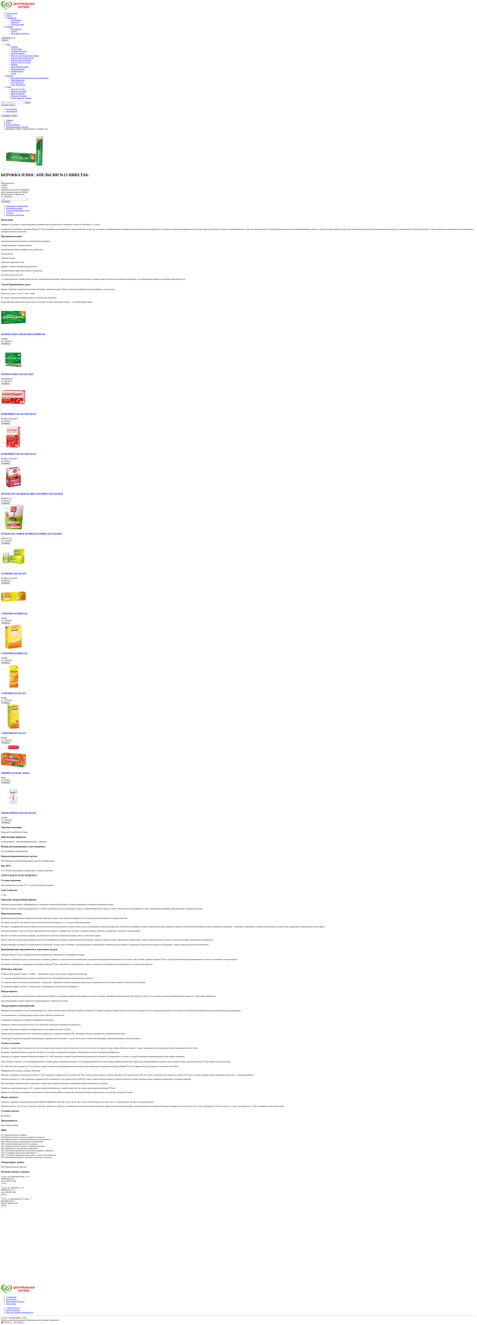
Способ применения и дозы (17, 210)
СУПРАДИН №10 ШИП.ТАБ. (14, 613)
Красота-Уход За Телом (20, 62)
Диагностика (16, 49)
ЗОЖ (8, 44)
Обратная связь (17, 24)
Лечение (9, 76)
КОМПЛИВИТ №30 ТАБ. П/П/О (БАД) (18, 414)
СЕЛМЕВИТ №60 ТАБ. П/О (13, 573)
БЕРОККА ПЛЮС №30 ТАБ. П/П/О (17, 374)
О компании (11, 18)
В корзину (5, 202)
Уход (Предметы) (18, 85)
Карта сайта (11, 1304)
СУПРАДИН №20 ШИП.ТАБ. (14, 653)
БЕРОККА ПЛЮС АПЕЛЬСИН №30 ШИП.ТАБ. (23, 334)
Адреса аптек (11, 13)
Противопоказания (14, 208)
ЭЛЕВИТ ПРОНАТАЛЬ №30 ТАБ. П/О (18, 813)
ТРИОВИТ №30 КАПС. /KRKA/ (15, 773)
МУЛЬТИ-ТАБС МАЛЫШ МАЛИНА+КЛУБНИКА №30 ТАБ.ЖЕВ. (32, 494)
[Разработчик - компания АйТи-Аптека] (12, 1323)
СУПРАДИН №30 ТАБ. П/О (13, 693)
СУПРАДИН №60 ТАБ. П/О (13, 733)
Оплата (14, 31)
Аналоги (9, 213)
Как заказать (16, 29)
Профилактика (17, 71)
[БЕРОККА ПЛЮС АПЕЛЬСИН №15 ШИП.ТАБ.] (24, 169)
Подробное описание (15, 215)
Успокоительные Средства (17, 127)
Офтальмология (17, 69)
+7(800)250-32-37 (8, 38)
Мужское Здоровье (19, 96)
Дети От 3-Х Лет (18, 89)
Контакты (15, 22)
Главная (9, 120)
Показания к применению (17, 206)
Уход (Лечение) (17, 82)
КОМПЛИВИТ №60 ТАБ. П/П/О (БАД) (18, 454)
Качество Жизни (18, 53)
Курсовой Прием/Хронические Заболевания (29, 78)
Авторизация (11, 111)
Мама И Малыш (18, 94)
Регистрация (11, 109)
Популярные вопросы (20, 33)
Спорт (13, 73)
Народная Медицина (20, 67)
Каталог (5, 40)
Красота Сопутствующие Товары (25, 56)
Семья (8, 87)
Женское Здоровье (18, 91)
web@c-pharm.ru (13, 1310)
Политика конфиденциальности (19, 1312)
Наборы (14, 65)
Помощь (9, 27)
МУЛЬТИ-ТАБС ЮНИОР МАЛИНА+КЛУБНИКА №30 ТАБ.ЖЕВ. (31, 534)
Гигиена (14, 47)
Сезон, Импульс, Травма (21, 98)
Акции (9, 16)
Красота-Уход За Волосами (22, 58)
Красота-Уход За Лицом (21, 60)
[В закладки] (2, 181)
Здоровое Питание (19, 51)
